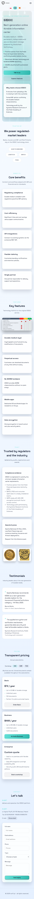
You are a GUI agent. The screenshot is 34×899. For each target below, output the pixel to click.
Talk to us (17, 72)
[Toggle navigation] (31, 3)
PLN (26, 666)
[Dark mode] (24, 8)
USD (15, 666)
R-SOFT (4, 800)
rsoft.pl (12, 893)
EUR (21, 666)
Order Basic (17, 705)
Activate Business (17, 736)
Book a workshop (17, 774)
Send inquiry (17, 877)
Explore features (17, 78)
